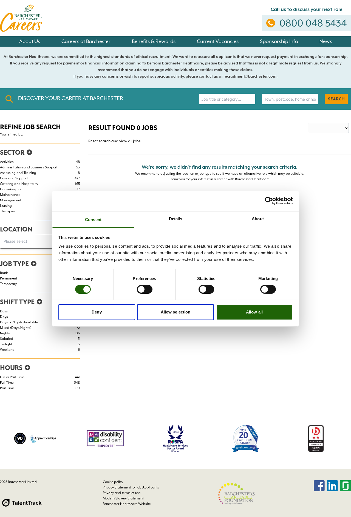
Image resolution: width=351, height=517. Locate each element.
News (325, 41)
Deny (96, 312)
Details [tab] (175, 218)
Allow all (254, 312)
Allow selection (176, 312)
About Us (29, 41)
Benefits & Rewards (154, 41)
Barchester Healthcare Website (127, 504)
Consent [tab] (93, 219)
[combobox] (227, 99)
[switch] (144, 289)
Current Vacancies (218, 41)
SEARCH (336, 99)
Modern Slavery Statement (123, 498)
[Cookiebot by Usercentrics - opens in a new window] (269, 201)
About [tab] (258, 218)
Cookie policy (113, 482)
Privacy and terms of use (122, 493)
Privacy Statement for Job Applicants (131, 487)
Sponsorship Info (279, 41)
